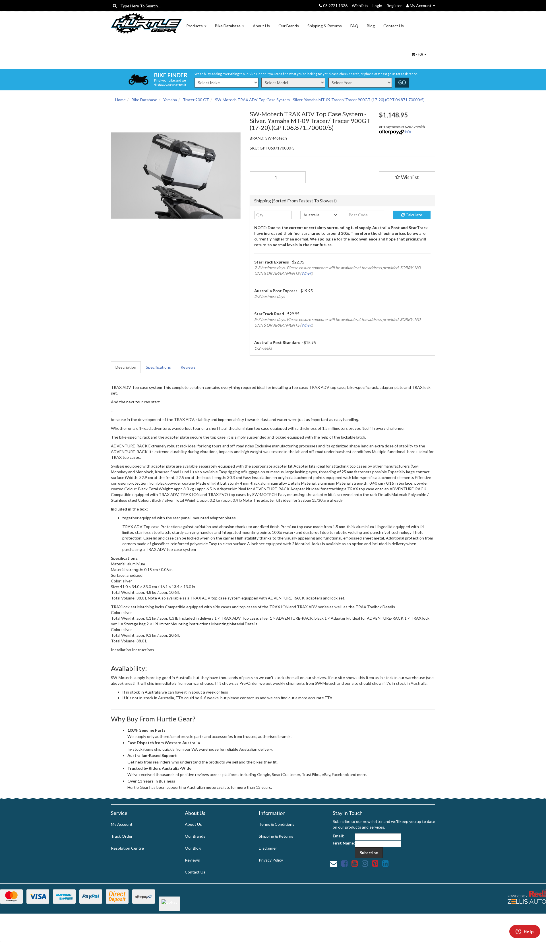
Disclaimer (268, 848)
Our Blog (193, 848)
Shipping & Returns (324, 25)
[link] (344, 863)
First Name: (344, 843)
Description (125, 367)
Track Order (122, 836)
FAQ (354, 25)
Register (394, 5)
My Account (122, 824)
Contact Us (393, 25)
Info (408, 131)
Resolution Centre (127, 848)
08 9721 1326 (335, 5)
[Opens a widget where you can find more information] (524, 932)
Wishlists (360, 5)
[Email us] (333, 863)
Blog (371, 25)
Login (377, 5)
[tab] (126, 367)
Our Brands (288, 25)
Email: (338, 835)
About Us (261, 25)
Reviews (188, 367)
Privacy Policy (271, 860)
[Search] (115, 5)
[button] (407, 177)
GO (402, 82)
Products (195, 25)
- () (419, 54)
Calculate (413, 214)
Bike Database (228, 25)
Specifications (158, 367)
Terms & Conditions (276, 824)
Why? (306, 273)
